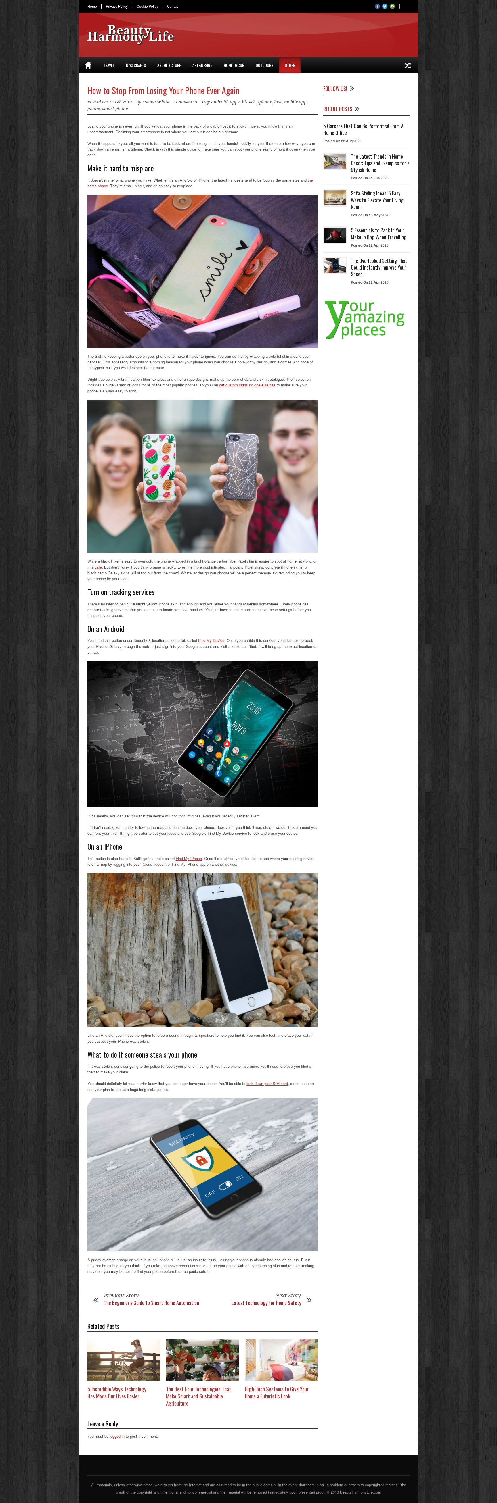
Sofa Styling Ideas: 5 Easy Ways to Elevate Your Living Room (377, 199)
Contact (173, 6)
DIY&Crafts (136, 65)
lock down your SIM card (267, 1083)
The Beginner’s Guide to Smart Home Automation (151, 1302)
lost (278, 102)
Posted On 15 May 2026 (370, 215)
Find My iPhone (189, 858)
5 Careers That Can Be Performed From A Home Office (363, 129)
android (219, 102)
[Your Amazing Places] (366, 339)
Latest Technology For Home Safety (266, 1302)
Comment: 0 (185, 102)
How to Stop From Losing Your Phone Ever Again (163, 90)
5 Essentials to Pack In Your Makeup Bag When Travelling (378, 233)
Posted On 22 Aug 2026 (342, 140)
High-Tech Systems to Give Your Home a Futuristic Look (277, 1392)
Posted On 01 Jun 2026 (370, 177)
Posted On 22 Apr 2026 (370, 245)
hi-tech (249, 102)
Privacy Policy (117, 6)
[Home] (88, 65)
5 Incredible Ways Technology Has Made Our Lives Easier (116, 1392)
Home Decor (234, 65)
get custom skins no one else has (247, 385)
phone (93, 108)
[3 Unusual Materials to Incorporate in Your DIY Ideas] (408, 65)
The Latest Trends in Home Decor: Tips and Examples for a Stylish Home (380, 163)
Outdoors (264, 65)
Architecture (169, 65)
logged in (117, 1436)
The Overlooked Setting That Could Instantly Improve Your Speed (379, 267)
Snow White (157, 102)
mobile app (295, 102)
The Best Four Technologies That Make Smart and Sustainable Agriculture (198, 1396)
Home (92, 6)
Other (290, 65)
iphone (265, 102)
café (98, 567)
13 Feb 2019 (120, 102)
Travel (108, 65)
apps (235, 102)
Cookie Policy (147, 6)
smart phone (115, 108)
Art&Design (202, 65)
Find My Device (211, 640)
